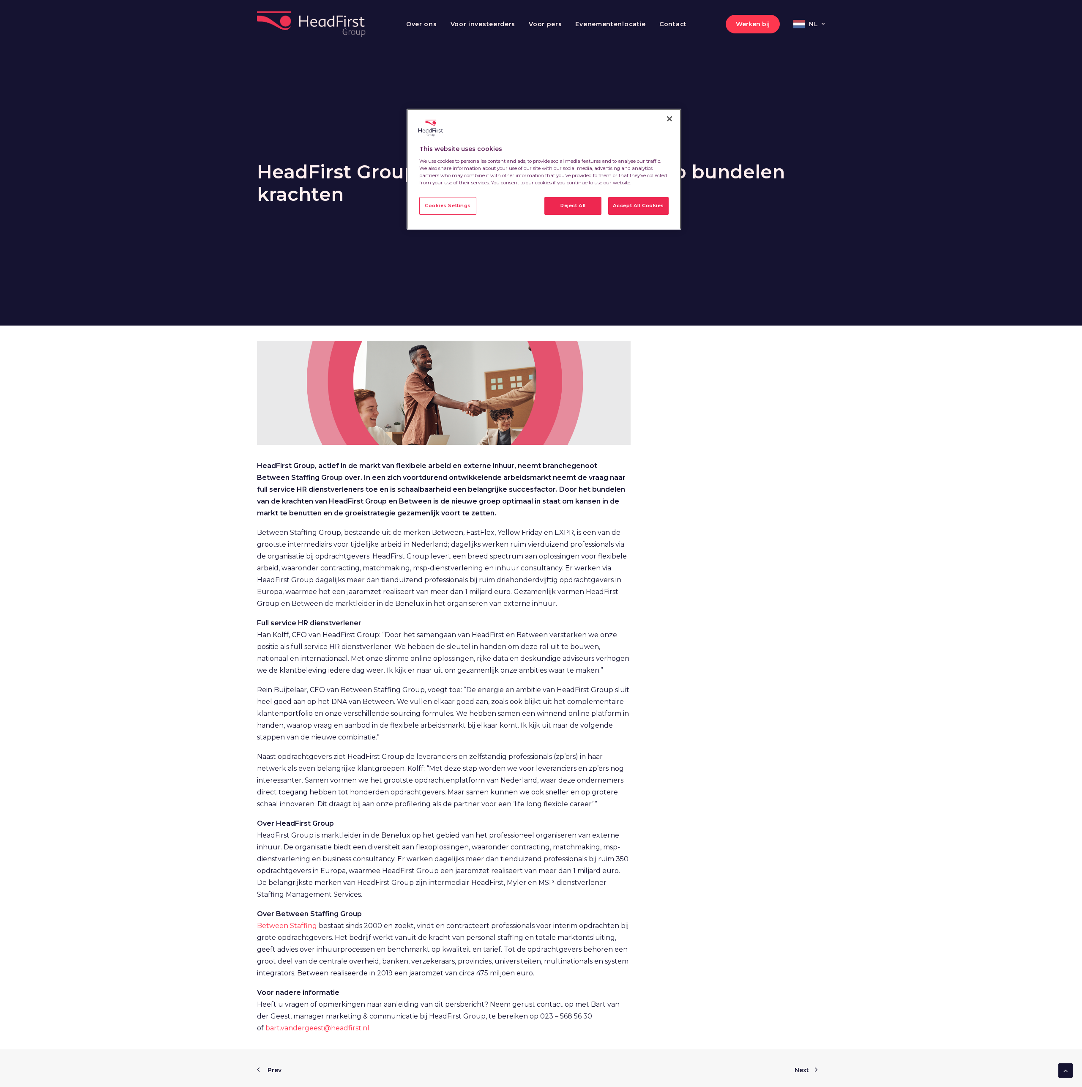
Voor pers (545, 24)
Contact (673, 24)
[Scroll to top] (1065, 1070)
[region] (544, 169)
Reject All (573, 205)
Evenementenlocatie (610, 24)
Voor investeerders (483, 24)
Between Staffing (287, 926)
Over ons (421, 24)
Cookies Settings (448, 205)
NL (813, 24)
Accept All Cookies (638, 205)
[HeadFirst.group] (312, 24)
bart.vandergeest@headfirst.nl (317, 1028)
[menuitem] (421, 24)
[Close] (669, 119)
